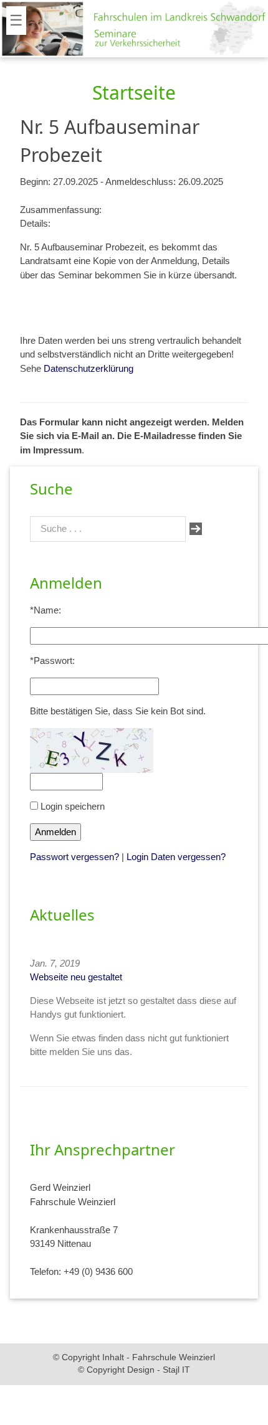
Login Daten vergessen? (176, 856)
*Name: (45, 610)
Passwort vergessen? (74, 856)
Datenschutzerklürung (88, 368)
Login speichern (71, 806)
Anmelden (55, 831)
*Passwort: (52, 660)
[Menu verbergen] (41, 13)
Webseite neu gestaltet (76, 977)
